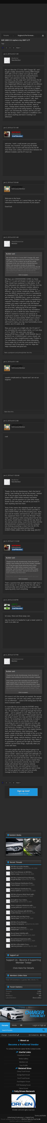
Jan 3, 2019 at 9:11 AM (11, 362)
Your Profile (24, 1065)
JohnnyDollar (22, 352)
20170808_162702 (32, 853)
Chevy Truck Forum (23, 1071)
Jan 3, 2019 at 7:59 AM (11, 182)
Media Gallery (23, 1059)
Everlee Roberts (16, 941)
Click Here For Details (23, 968)
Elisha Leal (14, 902)
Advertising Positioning (15, 1117)
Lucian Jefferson (16, 907)
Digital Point (30, 1117)
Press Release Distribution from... (22, 883)
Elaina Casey (15, 874)
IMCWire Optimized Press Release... (23, 878)
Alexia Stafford (16, 891)
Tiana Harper (15, 885)
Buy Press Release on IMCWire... (22, 872)
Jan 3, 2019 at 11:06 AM (11, 475)
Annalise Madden (17, 868)
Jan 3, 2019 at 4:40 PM (11, 600)
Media (14, 1025)
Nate (5, 352)
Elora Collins (37, 998)
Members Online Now (18, 975)
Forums (5, 1025)
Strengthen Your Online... (19, 900)
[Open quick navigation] (43, 35)
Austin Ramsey (16, 913)
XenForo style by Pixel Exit (30, 1119)
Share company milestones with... (22, 905)
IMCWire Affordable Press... (20, 944)
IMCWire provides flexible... (20, 867)
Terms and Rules (40, 1116)
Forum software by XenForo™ (11, 1119)
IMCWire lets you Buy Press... (20, 917)
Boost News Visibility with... (20, 933)
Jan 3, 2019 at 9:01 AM (11, 237)
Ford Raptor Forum (23, 1082)
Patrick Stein (15, 918)
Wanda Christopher (17, 924)
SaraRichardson (16, 935)
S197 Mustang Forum (23, 1085)
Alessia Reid (15, 896)
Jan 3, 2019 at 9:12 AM (11, 421)
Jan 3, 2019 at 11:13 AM (11, 541)
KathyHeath (15, 929)
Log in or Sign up (39, 1025)
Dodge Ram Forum (23, 1075)
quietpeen (11, 352)
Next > (18, 48)
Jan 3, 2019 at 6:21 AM (11, 54)
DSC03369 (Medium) (14, 853)
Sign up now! (23, 792)
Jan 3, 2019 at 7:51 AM (11, 128)
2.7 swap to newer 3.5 (13, 43)
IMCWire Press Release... (19, 922)
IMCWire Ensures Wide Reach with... (23, 894)
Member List (23, 1062)
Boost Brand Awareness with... (21, 939)
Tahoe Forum (23, 1088)
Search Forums (7, 1030)
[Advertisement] (23, 815)
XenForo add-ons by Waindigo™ (21, 1121)
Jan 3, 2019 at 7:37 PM (11, 655)
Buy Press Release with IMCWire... (22, 911)
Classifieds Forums (23, 1055)
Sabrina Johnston (17, 946)
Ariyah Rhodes (16, 879)
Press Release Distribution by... (21, 889)
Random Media (15, 835)
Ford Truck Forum (23, 1078)
